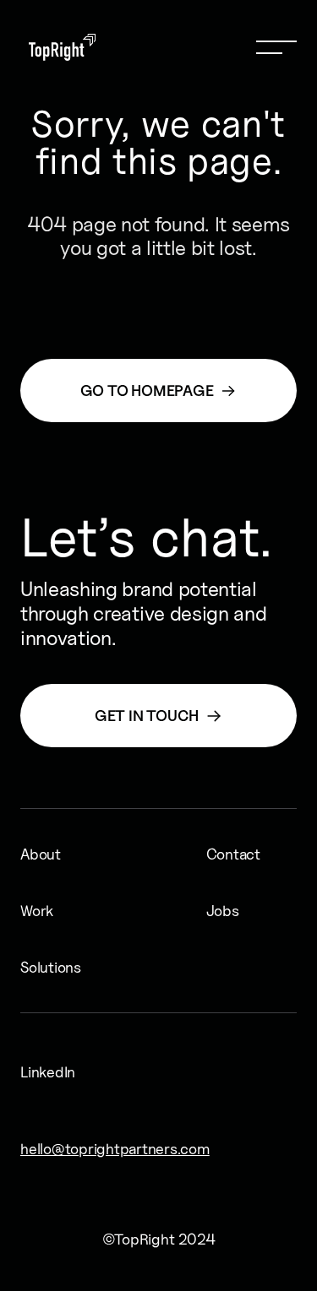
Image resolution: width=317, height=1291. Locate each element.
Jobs (217, 910)
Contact (217, 854)
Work (31, 910)
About (31, 854)
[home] (58, 47)
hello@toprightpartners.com (44, 1149)
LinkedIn (35, 1072)
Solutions (31, 967)
